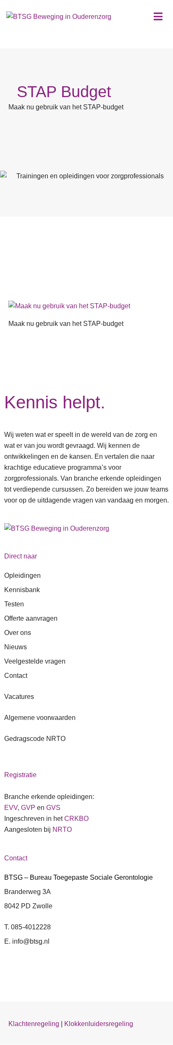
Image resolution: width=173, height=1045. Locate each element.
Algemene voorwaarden (40, 717)
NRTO (62, 829)
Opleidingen (22, 575)
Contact (15, 675)
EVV (11, 807)
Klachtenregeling (33, 1023)
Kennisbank (22, 589)
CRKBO (76, 818)
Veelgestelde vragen (35, 661)
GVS (53, 807)
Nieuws (15, 647)
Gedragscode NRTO (35, 738)
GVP (28, 807)
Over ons (17, 632)
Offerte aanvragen (31, 618)
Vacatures (19, 696)
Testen (14, 604)
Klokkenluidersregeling (98, 1023)
